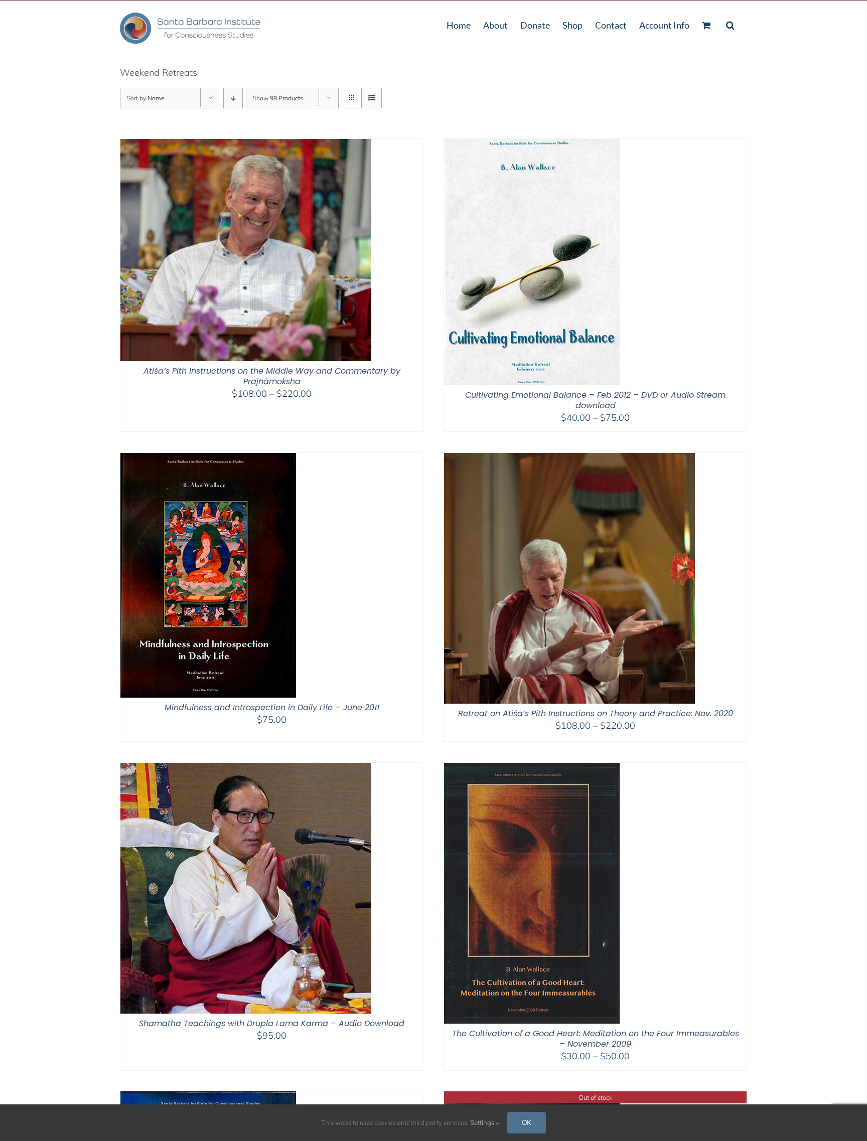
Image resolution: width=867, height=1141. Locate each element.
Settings (483, 1122)
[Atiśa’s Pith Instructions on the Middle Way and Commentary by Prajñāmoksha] (245, 145)
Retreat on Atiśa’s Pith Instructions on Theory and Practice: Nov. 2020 (595, 713)
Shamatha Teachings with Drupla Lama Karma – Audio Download (271, 1023)
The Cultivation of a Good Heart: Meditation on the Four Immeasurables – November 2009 (595, 1039)
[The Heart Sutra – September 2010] (532, 1097)
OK (526, 1122)
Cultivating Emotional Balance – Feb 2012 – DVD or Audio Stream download (595, 400)
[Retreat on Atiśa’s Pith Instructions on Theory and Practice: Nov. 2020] (569, 459)
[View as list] (371, 98)
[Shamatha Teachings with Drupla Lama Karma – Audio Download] (245, 769)
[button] (730, 24)
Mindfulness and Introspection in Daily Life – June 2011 (272, 707)
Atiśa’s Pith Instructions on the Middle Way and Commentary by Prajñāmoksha (271, 376)
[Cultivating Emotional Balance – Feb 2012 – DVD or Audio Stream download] (532, 145)
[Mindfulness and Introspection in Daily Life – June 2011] (208, 459)
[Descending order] (233, 98)
